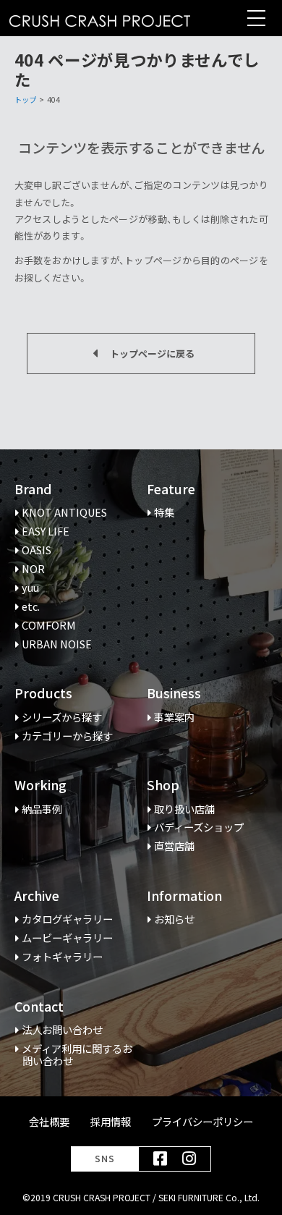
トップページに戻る (152, 353)
